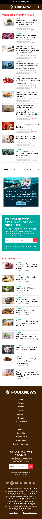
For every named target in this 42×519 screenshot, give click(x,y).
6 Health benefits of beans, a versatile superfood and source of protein (27, 266)
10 (38, 169)
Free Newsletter (21, 422)
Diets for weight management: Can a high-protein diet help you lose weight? (27, 374)
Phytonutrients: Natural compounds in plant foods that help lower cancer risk (27, 153)
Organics (21, 418)
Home (21, 399)
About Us (21, 429)
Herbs (21, 411)
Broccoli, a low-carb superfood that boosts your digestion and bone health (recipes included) (27, 336)
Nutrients (21, 407)
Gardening (21, 414)
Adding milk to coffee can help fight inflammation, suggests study (27, 138)
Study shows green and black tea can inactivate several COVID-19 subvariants (26, 22)
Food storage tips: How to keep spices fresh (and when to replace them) (27, 323)
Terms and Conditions (21, 444)
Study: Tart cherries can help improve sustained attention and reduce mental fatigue (28, 81)
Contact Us (21, 433)
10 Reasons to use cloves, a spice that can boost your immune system (26, 361)
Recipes (21, 403)
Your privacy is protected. (12, 246)
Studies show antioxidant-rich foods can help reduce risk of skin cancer (27, 94)
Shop (21, 425)
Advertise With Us (21, 437)
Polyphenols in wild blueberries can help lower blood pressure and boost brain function (27, 66)
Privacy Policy (21, 440)
